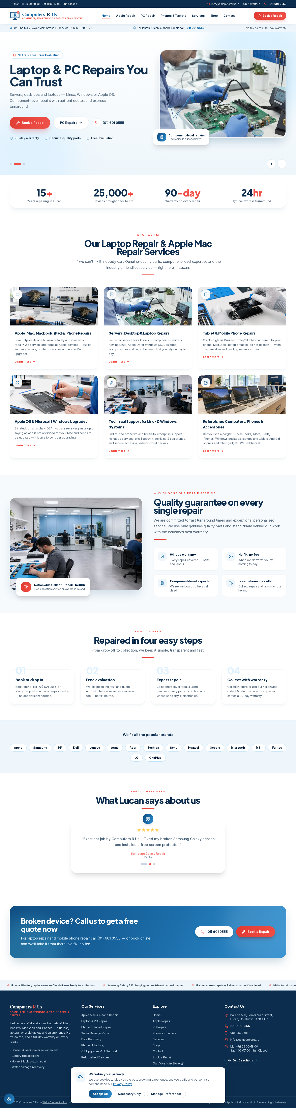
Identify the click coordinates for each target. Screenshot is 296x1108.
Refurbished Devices (95, 1057)
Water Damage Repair (96, 1033)
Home (106, 16)
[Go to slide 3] (24, 164)
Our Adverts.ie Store (166, 1063)
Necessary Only (129, 1094)
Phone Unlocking (92, 1045)
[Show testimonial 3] (154, 864)
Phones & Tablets (173, 16)
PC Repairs (68, 123)
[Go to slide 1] (11, 164)
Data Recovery (91, 1039)
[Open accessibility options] (9, 1098)
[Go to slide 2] (17, 164)
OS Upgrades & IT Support (99, 1051)
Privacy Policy (122, 1084)
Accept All (100, 1094)
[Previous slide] (271, 163)
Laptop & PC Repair (94, 1021)
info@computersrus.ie (225, 3)
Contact (229, 16)
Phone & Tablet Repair (96, 1027)
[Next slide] (281, 163)
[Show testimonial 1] (142, 864)
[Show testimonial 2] (148, 864)
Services (198, 16)
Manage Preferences (166, 1094)
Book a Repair (272, 15)
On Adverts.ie (251, 3)
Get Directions (243, 1060)
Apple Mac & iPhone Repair (99, 1015)
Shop (214, 16)
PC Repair (148, 16)
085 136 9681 (239, 1032)
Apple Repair (125, 16)
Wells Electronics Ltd (54, 1102)
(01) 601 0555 (277, 3)
